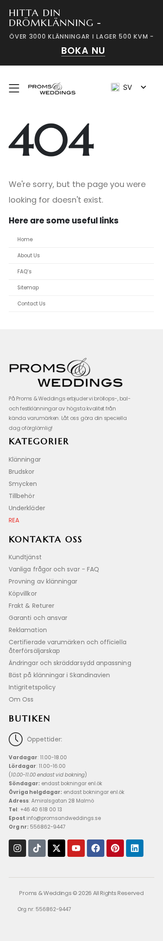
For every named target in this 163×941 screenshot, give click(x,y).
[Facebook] (95, 848)
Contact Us (31, 303)
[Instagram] (17, 848)
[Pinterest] (115, 848)
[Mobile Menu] (17, 88)
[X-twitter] (56, 848)
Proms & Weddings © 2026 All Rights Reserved (81, 893)
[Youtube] (76, 848)
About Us (28, 255)
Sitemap (28, 287)
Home (25, 239)
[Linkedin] (134, 848)
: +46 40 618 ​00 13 (35, 809)
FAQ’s (24, 271)
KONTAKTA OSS (46, 539)
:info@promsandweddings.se (55, 818)
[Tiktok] (37, 848)
